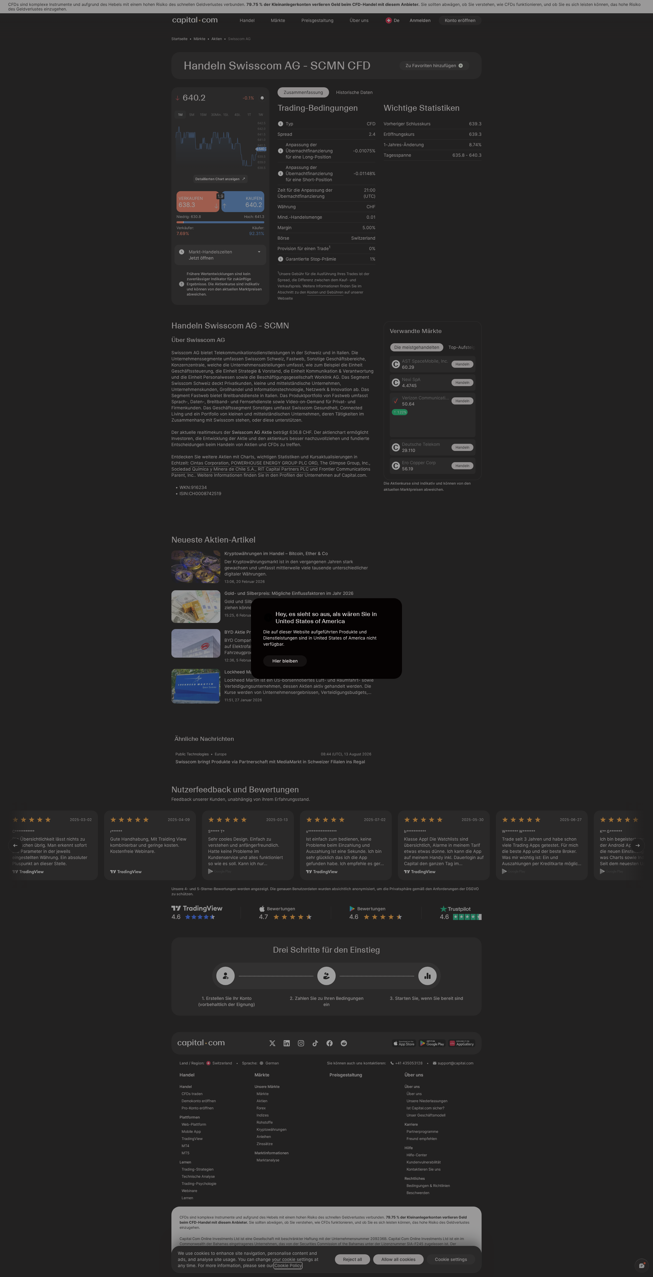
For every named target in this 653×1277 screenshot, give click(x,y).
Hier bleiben (285, 661)
